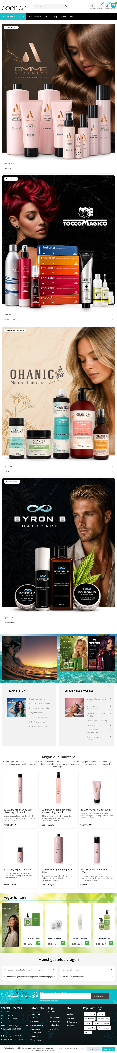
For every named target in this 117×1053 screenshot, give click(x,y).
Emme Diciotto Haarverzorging (92, 731)
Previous (65, 653)
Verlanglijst (54, 1025)
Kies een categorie (14, 16)
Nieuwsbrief (54, 1029)
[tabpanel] (29, 658)
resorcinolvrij (90, 1028)
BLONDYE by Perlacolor (38, 726)
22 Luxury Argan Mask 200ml (95, 809)
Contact (70, 1018)
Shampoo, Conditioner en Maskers (97, 700)
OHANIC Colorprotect (37, 722)
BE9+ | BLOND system (38, 717)
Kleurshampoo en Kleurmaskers (94, 707)
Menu (76, 6)
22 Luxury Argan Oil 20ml (17, 869)
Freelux (101, 1014)
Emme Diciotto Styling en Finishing (96, 714)
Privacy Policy (37, 1025)
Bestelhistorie (55, 1021)
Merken (63, 16)
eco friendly (89, 1019)
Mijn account (55, 1017)
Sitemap (70, 1026)
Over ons (47, 16)
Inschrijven (98, 996)
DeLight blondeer (36, 713)
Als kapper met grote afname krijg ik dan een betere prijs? (28, 976)
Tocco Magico (104, 1028)
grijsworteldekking (101, 1023)
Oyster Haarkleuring (37, 699)
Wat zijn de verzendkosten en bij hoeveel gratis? (24, 970)
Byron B (88, 1032)
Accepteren (108, 1049)
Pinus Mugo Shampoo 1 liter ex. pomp (104, 938)
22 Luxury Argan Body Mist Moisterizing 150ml (56, 811)
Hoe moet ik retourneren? (73, 976)
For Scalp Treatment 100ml (80, 938)
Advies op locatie (34, 16)
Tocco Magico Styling (94, 725)
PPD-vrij (88, 1023)
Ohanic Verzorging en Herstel (95, 738)
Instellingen (94, 1049)
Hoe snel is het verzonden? (73, 970)
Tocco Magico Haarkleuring (39, 708)
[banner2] (74, 707)
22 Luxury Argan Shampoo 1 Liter (57, 871)
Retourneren (72, 1022)
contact (71, 16)
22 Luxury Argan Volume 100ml (93, 871)
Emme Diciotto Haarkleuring (40, 703)
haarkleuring (90, 1014)
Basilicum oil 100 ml (31, 938)
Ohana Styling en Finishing (97, 720)
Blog (55, 16)
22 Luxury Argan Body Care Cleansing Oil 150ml (18, 811)
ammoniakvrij (103, 1019)
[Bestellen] (38, 943)
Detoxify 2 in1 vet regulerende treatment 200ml (56, 938)
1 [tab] (30, 677)
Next (110, 653)
